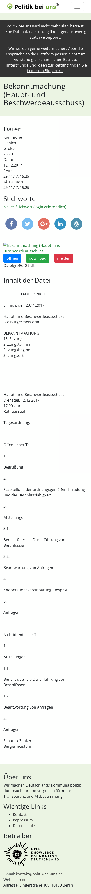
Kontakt (20, 814)
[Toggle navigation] (77, 6)
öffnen (12, 258)
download (37, 258)
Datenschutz (24, 825)
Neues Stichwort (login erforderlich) (35, 206)
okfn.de (19, 879)
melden (63, 258)
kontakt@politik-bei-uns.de (39, 874)
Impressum (23, 820)
